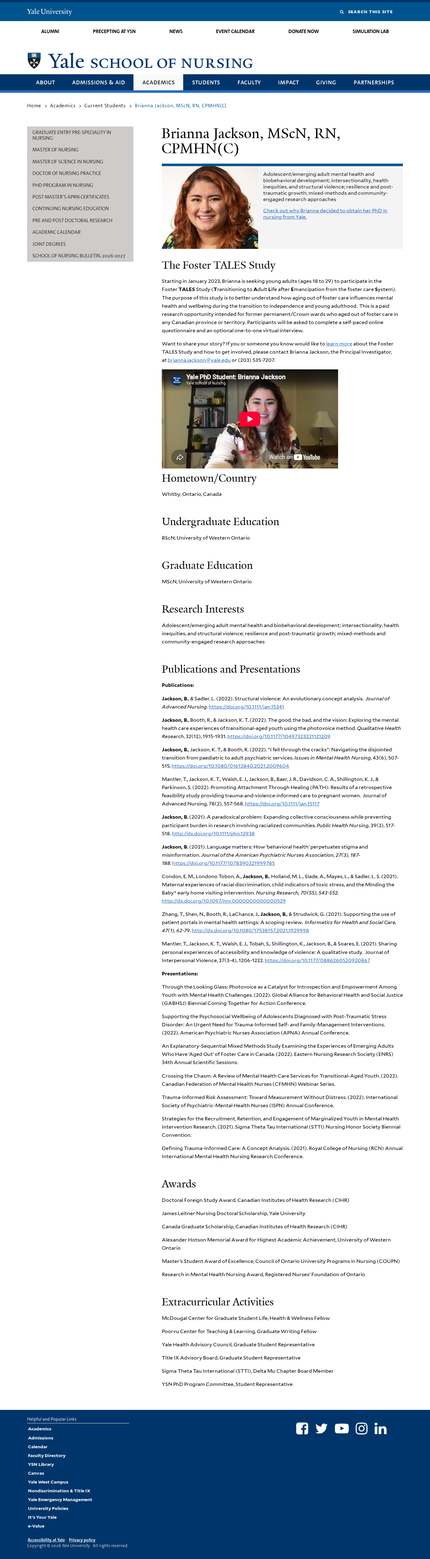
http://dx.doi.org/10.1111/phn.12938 (213, 834)
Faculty (249, 82)
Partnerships (374, 82)
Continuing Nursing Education (70, 208)
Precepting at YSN (114, 31)
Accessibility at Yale (46, 1540)
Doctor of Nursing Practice (66, 173)
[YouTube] (342, 1428)
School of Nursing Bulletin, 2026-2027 (78, 255)
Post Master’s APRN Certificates (70, 196)
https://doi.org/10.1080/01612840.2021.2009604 (230, 766)
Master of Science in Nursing (67, 161)
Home (34, 105)
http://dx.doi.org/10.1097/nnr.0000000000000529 (224, 901)
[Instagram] (362, 1428)
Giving (326, 82)
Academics (158, 82)
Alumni (50, 31)
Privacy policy (82, 1540)
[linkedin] (381, 1428)
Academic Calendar (56, 232)
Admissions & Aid (98, 82)
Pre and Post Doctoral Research (72, 220)
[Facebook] (302, 1428)
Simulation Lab (371, 31)
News (176, 31)
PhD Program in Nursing (62, 185)
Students (206, 82)
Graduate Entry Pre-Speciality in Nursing (71, 135)
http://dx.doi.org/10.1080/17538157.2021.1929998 (250, 931)
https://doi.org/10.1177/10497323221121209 (279, 736)
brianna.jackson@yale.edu (199, 360)
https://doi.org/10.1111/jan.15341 (246, 707)
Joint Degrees (49, 244)
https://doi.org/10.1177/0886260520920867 (317, 960)
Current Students (105, 105)
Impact (288, 82)
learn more (339, 344)
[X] (321, 1428)
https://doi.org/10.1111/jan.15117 (282, 804)
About (45, 82)
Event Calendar (235, 31)
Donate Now (303, 31)
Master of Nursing (55, 149)
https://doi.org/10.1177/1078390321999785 (223, 863)
